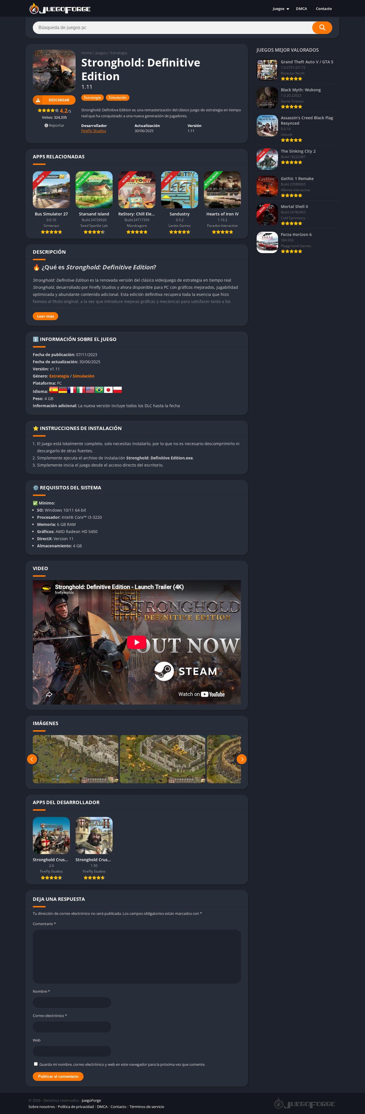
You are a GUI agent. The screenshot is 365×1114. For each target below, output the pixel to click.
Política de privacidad (76, 1106)
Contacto (324, 8)
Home (86, 52)
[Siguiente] (241, 759)
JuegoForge (91, 1100)
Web (36, 1040)
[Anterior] (32, 759)
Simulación (118, 97)
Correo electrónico (50, 1015)
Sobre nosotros (42, 1106)
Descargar (59, 100)
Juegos (278, 8)
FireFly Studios (93, 130)
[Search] (322, 27)
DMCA (301, 8)
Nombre (41, 991)
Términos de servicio (146, 1106)
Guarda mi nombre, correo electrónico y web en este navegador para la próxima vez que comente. (122, 1064)
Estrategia (118, 52)
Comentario (44, 923)
